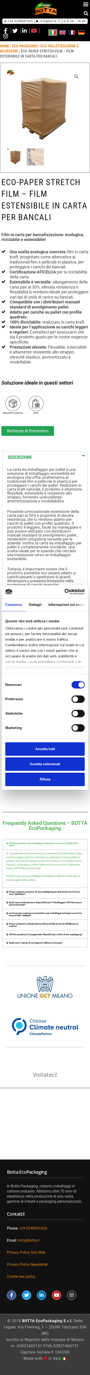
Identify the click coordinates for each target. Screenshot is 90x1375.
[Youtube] (56, 1295)
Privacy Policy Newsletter (28, 1264)
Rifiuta (45, 779)
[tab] (45, 457)
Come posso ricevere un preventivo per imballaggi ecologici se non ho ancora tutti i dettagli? (45, 914)
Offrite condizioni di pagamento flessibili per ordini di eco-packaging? (45, 934)
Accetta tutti (45, 749)
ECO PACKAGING (24, 46)
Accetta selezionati (45, 764)
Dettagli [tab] (35, 605)
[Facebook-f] (11, 1295)
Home (4, 46)
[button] (86, 13)
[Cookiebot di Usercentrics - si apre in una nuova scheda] (65, 592)
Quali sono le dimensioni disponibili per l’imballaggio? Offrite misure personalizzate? (45, 903)
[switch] (78, 699)
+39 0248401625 (33, 1228)
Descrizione (20, 457)
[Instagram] (71, 1295)
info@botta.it (28, 1240)
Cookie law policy (21, 1276)
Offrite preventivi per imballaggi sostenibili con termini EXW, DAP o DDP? (44, 844)
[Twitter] (26, 1295)
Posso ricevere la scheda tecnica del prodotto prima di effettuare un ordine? (44, 924)
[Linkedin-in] (41, 1295)
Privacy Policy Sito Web (26, 1252)
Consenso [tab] (13, 605)
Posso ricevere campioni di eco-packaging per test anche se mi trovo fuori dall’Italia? (44, 892)
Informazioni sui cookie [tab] (67, 605)
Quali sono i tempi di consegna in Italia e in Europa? (36, 942)
